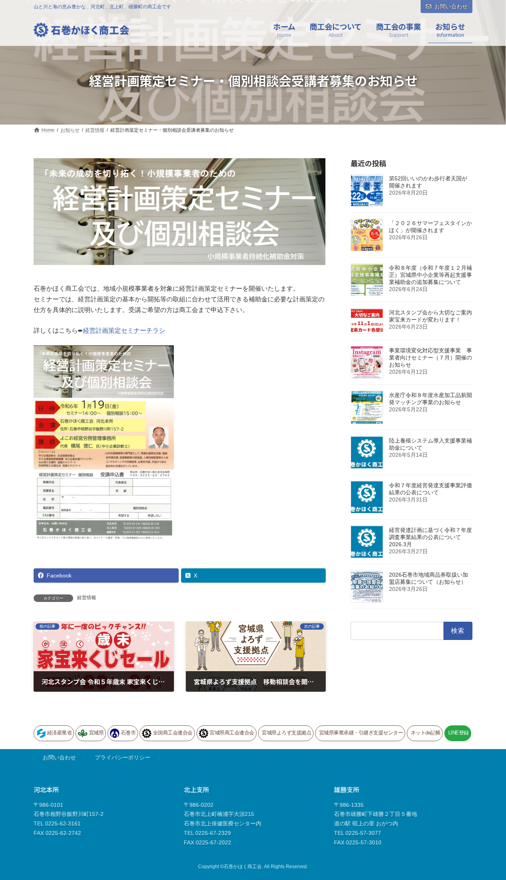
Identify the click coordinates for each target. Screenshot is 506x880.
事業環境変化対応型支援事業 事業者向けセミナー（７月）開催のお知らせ (430, 357)
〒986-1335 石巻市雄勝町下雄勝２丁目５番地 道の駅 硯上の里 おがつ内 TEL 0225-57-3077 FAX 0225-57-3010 (375, 823)
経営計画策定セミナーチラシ (124, 330)
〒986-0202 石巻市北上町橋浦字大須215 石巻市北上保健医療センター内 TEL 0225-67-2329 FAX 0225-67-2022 (222, 823)
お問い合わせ (451, 6)
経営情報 (86, 597)
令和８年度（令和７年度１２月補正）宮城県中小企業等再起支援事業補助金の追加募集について (430, 275)
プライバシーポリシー (122, 757)
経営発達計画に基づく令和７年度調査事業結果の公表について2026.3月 (430, 537)
